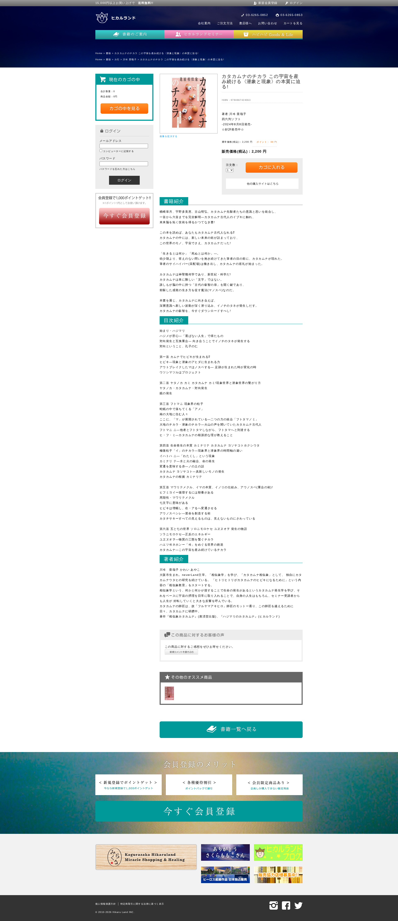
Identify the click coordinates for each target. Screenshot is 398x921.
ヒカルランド (116, 17)
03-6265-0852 (257, 15)
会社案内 (204, 23)
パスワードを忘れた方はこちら (118, 169)
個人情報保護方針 (105, 904)
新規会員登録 (267, 3)
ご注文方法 (225, 23)
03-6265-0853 (291, 15)
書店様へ (245, 23)
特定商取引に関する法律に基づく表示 (142, 904)
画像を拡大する (169, 136)
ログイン (296, 3)
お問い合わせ (267, 23)
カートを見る (293, 23)
